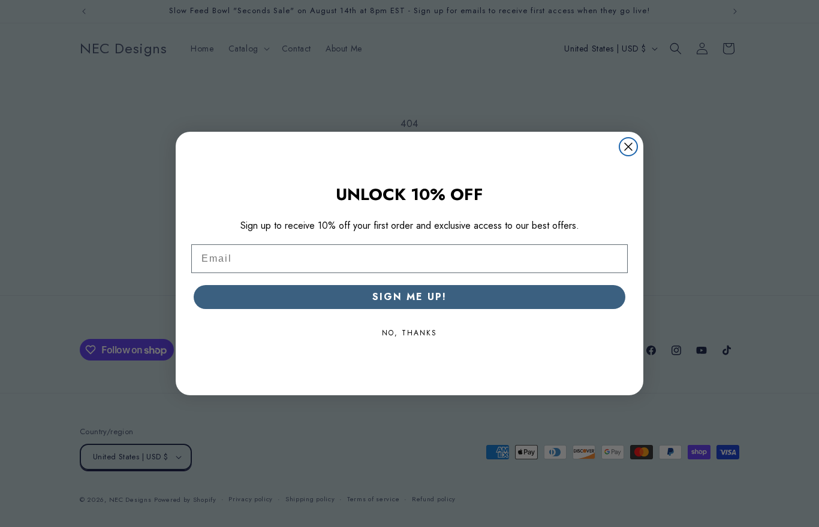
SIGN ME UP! (409, 297)
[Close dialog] (628, 147)
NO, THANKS (409, 333)
